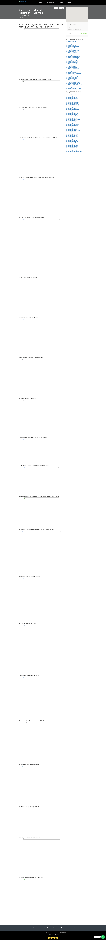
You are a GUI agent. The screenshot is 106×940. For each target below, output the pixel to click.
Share (61, 8)
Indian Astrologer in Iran (71, 123)
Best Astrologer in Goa (71, 51)
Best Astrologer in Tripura (71, 74)
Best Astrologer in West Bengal (73, 83)
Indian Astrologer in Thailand (72, 126)
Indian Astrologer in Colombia (72, 132)
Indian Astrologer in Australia (72, 96)
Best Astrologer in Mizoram (72, 62)
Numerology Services (51, 2)
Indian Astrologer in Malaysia (72, 107)
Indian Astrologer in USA (71, 94)
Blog (76, 2)
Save (56, 8)
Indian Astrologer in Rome (71, 118)
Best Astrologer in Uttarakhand (73, 82)
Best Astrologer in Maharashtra (73, 46)
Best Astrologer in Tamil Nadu (72, 71)
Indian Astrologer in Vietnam (72, 121)
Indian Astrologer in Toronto (72, 139)
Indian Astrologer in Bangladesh (73, 112)
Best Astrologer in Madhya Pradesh (74, 84)
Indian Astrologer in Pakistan (72, 117)
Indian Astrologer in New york (72, 146)
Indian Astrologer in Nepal (71, 144)
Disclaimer (53, 927)
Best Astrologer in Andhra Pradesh (73, 85)
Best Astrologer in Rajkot (71, 52)
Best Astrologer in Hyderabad (72, 58)
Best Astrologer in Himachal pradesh (74, 87)
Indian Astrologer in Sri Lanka (72, 148)
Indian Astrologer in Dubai (71, 97)
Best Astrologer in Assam (71, 47)
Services (61, 2)
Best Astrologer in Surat (71, 65)
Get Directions (73, 24)
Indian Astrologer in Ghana (72, 145)
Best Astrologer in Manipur (72, 60)
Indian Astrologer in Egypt (71, 120)
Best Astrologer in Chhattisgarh (73, 50)
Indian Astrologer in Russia (72, 113)
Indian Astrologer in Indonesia (72, 109)
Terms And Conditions (72, 927)
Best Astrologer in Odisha (71, 66)
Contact (81, 2)
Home (35, 2)
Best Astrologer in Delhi (71, 41)
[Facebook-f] (49, 938)
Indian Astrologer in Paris (71, 147)
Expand (85, 34)
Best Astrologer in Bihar (71, 49)
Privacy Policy (61, 927)
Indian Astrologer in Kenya (72, 134)
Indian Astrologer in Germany (72, 124)
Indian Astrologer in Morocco (72, 142)
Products (69, 2)
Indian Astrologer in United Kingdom (74, 151)
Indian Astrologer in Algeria (72, 136)
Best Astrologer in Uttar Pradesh (73, 81)
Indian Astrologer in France (72, 128)
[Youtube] (57, 938)
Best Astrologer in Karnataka (72, 57)
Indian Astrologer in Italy (71, 129)
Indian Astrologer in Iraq (71, 140)
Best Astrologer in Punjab (71, 67)
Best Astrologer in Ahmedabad (73, 56)
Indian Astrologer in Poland (72, 137)
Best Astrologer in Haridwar (72, 63)
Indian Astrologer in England (72, 150)
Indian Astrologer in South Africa (73, 105)
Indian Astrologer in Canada (72, 103)
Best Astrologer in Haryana (72, 42)
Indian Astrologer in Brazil (71, 110)
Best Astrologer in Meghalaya (72, 61)
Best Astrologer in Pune (71, 45)
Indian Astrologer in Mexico (72, 114)
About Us (40, 2)
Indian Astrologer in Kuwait (72, 98)
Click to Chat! (97, 936)
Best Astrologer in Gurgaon (72, 44)
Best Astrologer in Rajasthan (72, 68)
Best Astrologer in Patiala (71, 77)
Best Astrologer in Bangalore (72, 79)
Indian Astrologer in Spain (71, 131)
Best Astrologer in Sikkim (71, 69)
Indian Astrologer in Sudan (72, 141)
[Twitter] (51, 938)
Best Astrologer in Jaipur (71, 78)
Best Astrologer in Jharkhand (72, 55)
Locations (33, 927)
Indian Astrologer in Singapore (72, 102)
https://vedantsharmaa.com (75, 29)
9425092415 (72, 27)
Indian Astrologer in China (71, 108)
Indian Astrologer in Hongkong (73, 104)
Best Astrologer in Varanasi (72, 72)
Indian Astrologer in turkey (72, 125)
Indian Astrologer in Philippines (73, 119)
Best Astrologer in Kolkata (72, 53)
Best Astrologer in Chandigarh (72, 76)
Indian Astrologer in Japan (71, 101)
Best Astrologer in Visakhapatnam (73, 73)
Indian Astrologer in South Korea (73, 130)
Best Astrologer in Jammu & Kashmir (74, 88)
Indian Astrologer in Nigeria (72, 115)
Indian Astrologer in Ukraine (72, 135)
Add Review (22, 17)
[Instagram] (54, 938)
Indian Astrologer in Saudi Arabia (73, 99)
